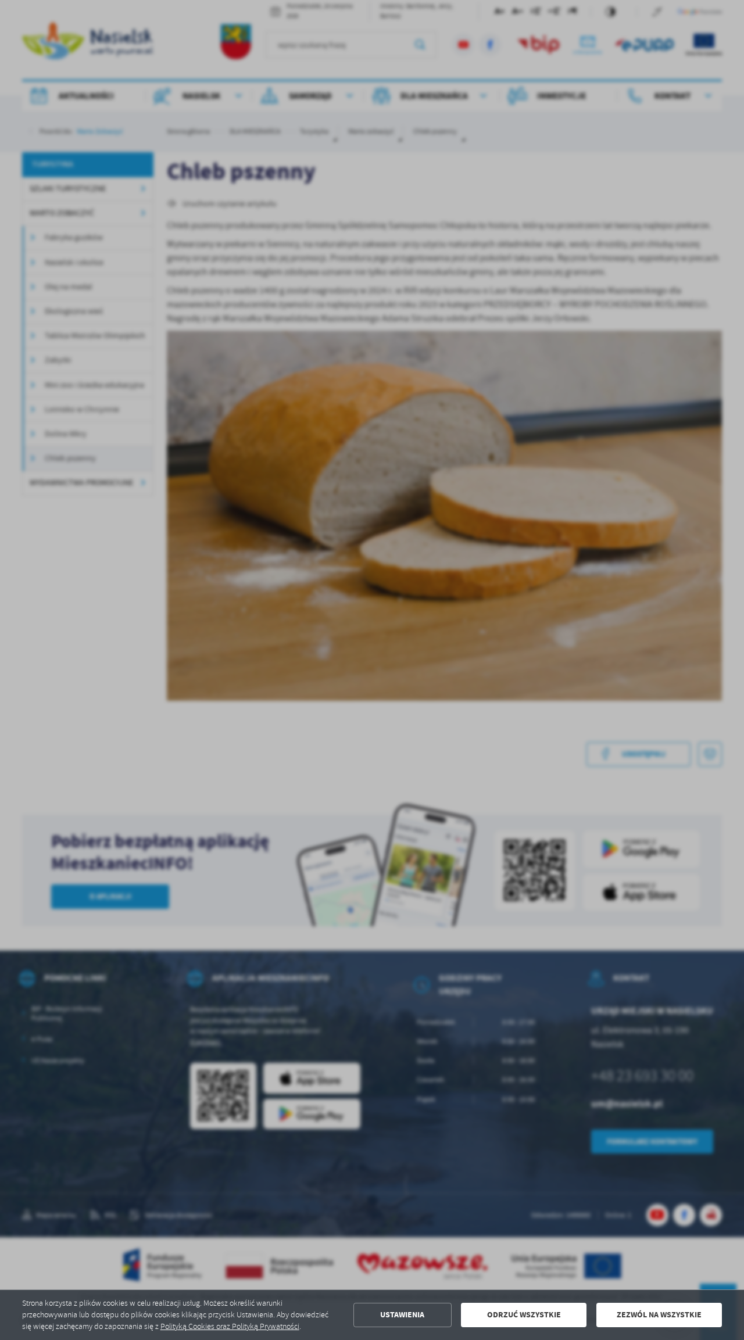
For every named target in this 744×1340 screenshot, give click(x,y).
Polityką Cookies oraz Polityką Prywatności (229, 1326)
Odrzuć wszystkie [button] (524, 1314)
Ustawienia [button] (402, 1314)
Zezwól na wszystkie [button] (659, 1314)
